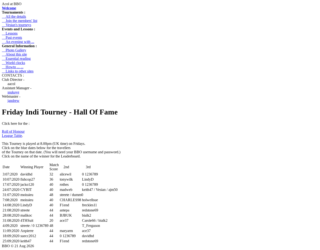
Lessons (10, 33)
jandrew (13, 101)
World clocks (13, 63)
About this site (14, 54)
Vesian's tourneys (16, 25)
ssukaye (13, 92)
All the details (14, 16)
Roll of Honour (13, 131)
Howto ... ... (12, 67)
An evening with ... (18, 42)
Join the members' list (19, 21)
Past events (12, 37)
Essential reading (16, 59)
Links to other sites (17, 71)
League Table (12, 136)
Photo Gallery (14, 50)
